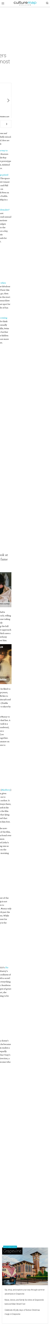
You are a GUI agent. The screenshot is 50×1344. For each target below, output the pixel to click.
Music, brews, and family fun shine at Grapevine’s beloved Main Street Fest (24, 1302)
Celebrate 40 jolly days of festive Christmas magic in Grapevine (22, 1312)
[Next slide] (8, 100)
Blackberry (6, 790)
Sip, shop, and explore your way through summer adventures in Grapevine (25, 1292)
